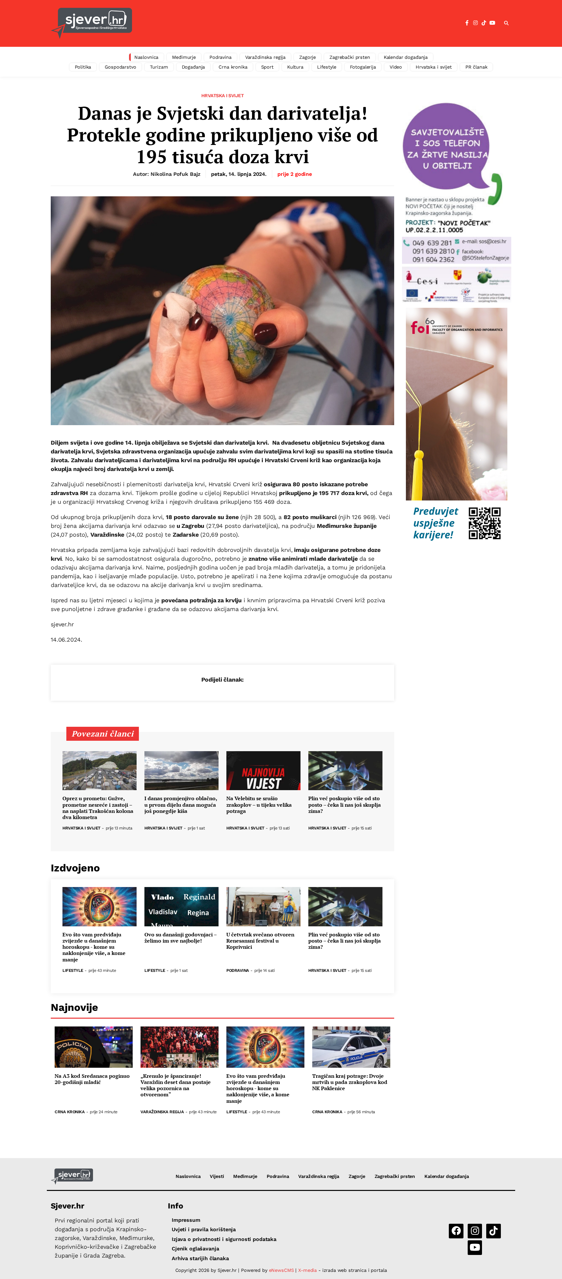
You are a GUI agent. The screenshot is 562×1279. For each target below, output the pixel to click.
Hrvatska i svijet (434, 67)
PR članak (476, 67)
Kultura (295, 67)
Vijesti (217, 1176)
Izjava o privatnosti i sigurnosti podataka (224, 1239)
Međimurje (184, 57)
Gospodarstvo (120, 67)
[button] (506, 23)
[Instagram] (475, 23)
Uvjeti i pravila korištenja (204, 1229)
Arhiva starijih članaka (200, 1258)
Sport (267, 67)
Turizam (159, 67)
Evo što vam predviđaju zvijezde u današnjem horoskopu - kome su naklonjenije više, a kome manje (94, 947)
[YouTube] (492, 23)
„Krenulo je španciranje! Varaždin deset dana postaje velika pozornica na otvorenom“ (175, 1085)
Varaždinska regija (265, 57)
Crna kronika (233, 67)
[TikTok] (484, 23)
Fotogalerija (363, 67)
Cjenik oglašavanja (195, 1249)
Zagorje (307, 57)
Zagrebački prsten (349, 57)
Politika (83, 67)
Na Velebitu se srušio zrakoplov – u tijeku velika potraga (259, 804)
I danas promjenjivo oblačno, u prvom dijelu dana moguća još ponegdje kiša (180, 804)
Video (396, 67)
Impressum (186, 1220)
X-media (308, 1270)
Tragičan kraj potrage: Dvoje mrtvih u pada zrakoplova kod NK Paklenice (349, 1082)
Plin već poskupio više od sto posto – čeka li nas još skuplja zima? (344, 804)
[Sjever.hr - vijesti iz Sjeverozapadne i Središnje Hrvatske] (91, 23)
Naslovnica (146, 57)
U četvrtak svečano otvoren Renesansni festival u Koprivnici (260, 941)
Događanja (193, 67)
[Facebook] (467, 23)
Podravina (220, 57)
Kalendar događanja (406, 57)
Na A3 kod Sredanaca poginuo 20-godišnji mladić (92, 1079)
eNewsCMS (281, 1270)
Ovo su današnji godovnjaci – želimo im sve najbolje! (180, 938)
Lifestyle (326, 67)
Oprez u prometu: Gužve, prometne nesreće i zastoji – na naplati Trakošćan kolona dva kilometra (97, 807)
